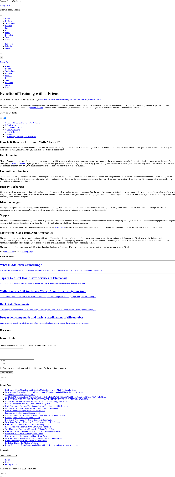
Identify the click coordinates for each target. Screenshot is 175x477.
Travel (7, 37)
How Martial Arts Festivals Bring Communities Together (28, 427)
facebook (9, 44)
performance (60, 227)
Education (9, 35)
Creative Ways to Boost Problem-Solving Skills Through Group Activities (35, 415)
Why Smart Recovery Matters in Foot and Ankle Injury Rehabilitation (33, 422)
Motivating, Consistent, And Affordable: (21, 137)
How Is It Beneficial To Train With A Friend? (23, 123)
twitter (7, 48)
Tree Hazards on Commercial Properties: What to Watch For (29, 429)
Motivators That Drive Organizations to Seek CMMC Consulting (31, 408)
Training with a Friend (78, 100)
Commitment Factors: (15, 127)
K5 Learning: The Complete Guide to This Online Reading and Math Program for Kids (40, 390)
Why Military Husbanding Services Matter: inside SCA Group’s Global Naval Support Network (44, 392)
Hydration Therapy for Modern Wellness (21, 443)
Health (8, 30)
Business (8, 21)
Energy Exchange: (13, 130)
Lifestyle (8, 26)
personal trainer (62, 100)
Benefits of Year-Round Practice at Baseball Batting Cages (28, 420)
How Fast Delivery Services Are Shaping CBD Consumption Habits (33, 431)
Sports (7, 32)
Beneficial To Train (47, 100)
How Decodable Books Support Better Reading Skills (27, 424)
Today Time (5, 5)
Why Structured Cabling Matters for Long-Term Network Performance (33, 438)
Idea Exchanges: (13, 132)
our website (9, 251)
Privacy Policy (11, 464)
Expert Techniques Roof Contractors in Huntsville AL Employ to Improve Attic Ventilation (42, 445)
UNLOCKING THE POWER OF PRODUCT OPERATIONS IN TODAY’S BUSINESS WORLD (46, 399)
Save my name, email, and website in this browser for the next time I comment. (35, 368)
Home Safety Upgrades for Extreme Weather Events (26, 441)
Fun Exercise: (12, 125)
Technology (10, 23)
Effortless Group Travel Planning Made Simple (24, 434)
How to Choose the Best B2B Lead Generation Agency (27, 404)
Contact (8, 39)
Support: (10, 134)
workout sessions (95, 100)
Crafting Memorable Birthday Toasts (20, 394)
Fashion (8, 28)
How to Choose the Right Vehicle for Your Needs (25, 411)
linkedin (8, 46)
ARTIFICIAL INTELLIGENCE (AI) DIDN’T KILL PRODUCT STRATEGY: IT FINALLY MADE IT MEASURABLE (55, 397)
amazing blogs (27, 251)
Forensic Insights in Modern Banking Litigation (24, 413)
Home (7, 19)
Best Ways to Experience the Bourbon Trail (22, 417)
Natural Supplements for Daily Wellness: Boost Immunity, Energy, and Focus (36, 401)
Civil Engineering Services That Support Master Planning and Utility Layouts (36, 406)
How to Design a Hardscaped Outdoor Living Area (26, 436)
